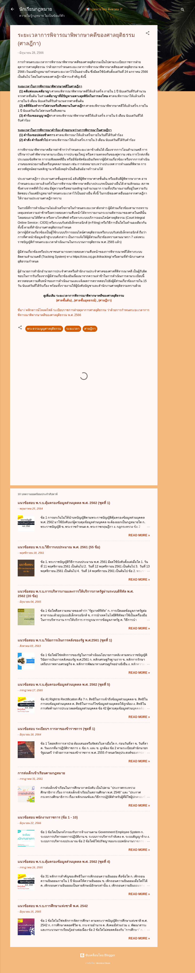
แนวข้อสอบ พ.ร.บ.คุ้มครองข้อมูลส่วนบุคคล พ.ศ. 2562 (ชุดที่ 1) (64, 503)
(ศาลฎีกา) (105, 300)
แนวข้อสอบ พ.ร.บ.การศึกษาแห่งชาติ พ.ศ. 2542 (53, 906)
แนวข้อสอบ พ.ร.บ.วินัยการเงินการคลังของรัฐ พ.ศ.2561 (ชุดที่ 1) (65, 640)
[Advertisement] (173, 82)
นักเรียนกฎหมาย (35, 9)
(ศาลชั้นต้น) (64, 300)
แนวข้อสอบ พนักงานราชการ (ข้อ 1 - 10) (48, 817)
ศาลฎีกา (90, 328)
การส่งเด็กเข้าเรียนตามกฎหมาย (41, 773)
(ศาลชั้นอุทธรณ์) (85, 300)
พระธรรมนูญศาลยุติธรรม (44, 328)
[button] (147, 34)
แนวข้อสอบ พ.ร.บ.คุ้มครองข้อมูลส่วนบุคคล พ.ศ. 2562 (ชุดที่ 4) (64, 862)
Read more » (139, 535)
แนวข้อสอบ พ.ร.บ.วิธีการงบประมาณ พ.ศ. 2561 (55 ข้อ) (59, 547)
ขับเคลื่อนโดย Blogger (100, 955)
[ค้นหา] (182, 10)
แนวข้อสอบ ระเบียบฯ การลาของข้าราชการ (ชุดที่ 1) (56, 729)
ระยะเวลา (72, 328)
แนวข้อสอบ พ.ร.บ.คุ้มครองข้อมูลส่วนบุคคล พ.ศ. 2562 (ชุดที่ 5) (64, 684)
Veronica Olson (103, 963)
